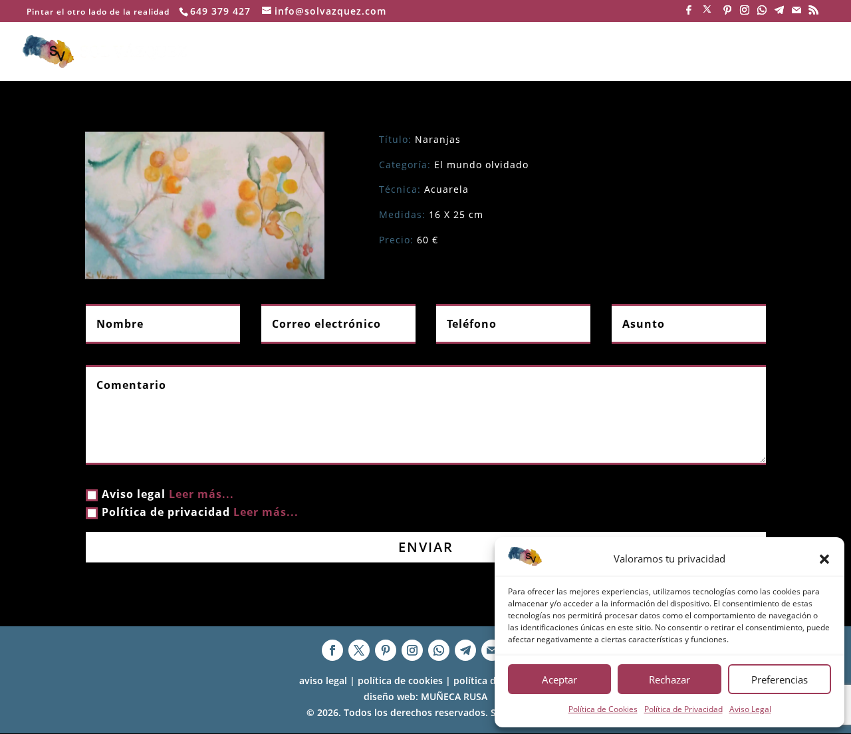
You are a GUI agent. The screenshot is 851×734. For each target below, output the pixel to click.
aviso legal (323, 680)
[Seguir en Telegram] (465, 650)
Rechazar (669, 679)
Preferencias (779, 679)
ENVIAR (425, 547)
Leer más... (201, 494)
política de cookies (400, 680)
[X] (707, 13)
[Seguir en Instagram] (412, 650)
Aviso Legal (750, 709)
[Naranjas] (204, 205)
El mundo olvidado (481, 164)
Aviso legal (168, 494)
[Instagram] (744, 13)
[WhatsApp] (762, 13)
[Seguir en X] (359, 650)
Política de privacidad (200, 512)
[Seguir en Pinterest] (385, 650)
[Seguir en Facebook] (332, 650)
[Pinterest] (727, 13)
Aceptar (559, 679)
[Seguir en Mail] (492, 650)
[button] (824, 559)
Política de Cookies (603, 709)
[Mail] (796, 13)
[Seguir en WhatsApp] (438, 650)
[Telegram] (779, 13)
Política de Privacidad (683, 709)
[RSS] (813, 13)
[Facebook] (688, 13)
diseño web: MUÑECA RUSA (425, 696)
